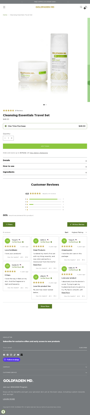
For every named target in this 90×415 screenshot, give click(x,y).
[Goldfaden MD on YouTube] (18, 355)
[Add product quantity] (5, 138)
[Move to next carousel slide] (85, 323)
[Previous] (22, 2)
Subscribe (83, 347)
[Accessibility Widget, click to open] (3, 412)
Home (5, 15)
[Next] (68, 2)
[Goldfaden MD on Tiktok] (15, 355)
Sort (67, 232)
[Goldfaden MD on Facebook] (4, 355)
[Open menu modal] (4, 7)
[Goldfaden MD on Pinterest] (7, 355)
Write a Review (79, 225)
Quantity (6, 134)
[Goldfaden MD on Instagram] (11, 355)
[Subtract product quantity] (12, 138)
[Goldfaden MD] (45, 7)
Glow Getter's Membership (39, 153)
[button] (13, 110)
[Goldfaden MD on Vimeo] (22, 355)
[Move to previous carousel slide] (80, 324)
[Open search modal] (81, 7)
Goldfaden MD (19, 407)
